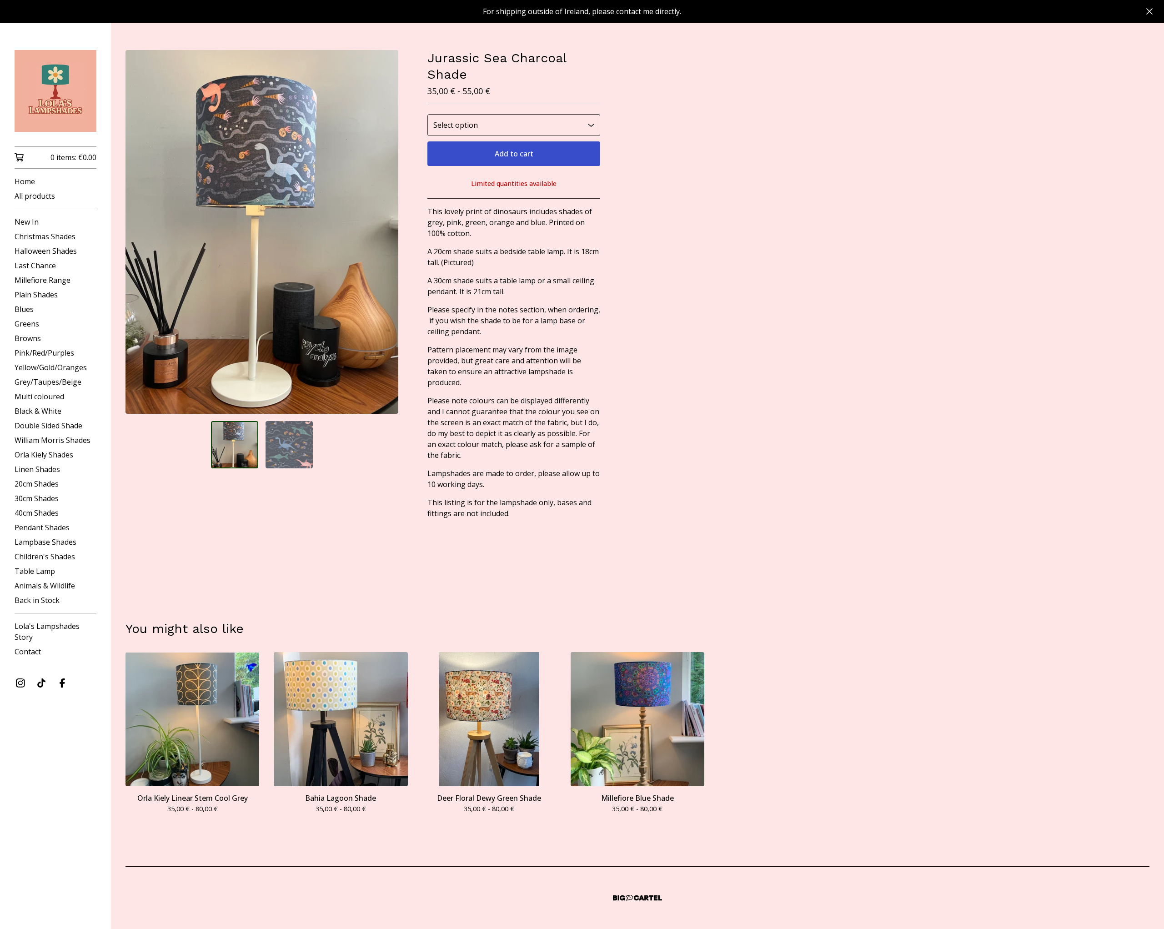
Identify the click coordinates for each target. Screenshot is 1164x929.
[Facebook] (62, 683)
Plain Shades (36, 295)
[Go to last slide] (138, 232)
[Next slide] (385, 232)
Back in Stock (37, 600)
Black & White (38, 411)
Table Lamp (35, 571)
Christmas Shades (45, 236)
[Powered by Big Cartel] (637, 897)
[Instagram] (20, 683)
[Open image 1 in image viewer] (261, 232)
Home (25, 181)
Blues (24, 309)
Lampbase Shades (45, 542)
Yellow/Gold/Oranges (51, 367)
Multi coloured (39, 397)
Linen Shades (37, 469)
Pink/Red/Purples (44, 353)
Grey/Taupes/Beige (48, 382)
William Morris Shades (52, 440)
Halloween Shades (46, 251)
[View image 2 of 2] (289, 444)
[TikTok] (41, 683)
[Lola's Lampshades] (55, 91)
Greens (27, 324)
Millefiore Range (42, 280)
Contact (28, 652)
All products (35, 196)
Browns (28, 338)
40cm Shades (37, 513)
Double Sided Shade (48, 426)
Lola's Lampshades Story (47, 631)
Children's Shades (45, 557)
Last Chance (35, 266)
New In (27, 222)
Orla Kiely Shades (44, 455)
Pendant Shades (42, 527)
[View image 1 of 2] (234, 444)
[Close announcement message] (1149, 11)
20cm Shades (37, 484)
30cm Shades (37, 498)
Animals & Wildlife (45, 586)
